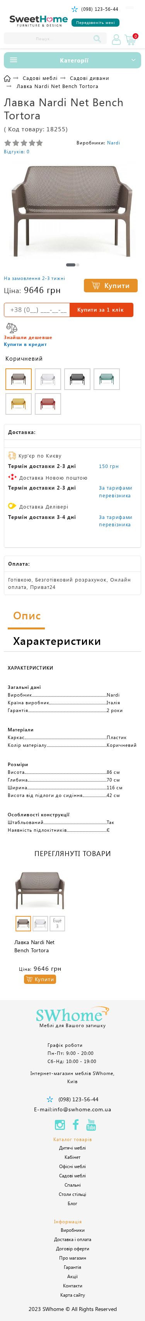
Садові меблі (72, 1175)
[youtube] (91, 1127)
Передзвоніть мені (95, 22)
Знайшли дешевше (28, 337)
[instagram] (60, 1127)
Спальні (73, 1185)
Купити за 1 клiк (100, 309)
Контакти (72, 1285)
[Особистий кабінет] (116, 40)
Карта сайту (72, 1295)
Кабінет (72, 1157)
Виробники (73, 1230)
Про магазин (72, 1258)
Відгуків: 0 (16, 151)
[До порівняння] (12, 328)
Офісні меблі (72, 1166)
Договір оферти (72, 1248)
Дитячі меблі (72, 1148)
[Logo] (39, 21)
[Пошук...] (99, 38)
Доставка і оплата (72, 1239)
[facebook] (75, 1127)
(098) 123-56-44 (99, 9)
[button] (70, 264)
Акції (72, 1276)
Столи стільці (72, 1194)
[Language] (129, 7)
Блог (72, 1203)
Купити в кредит (25, 344)
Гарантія (72, 1267)
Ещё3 (57, 923)
